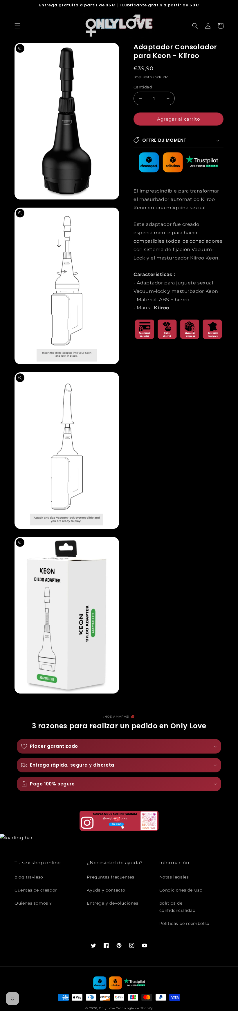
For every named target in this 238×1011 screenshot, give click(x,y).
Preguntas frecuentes (110, 877)
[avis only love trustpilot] (178, 171)
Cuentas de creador (36, 890)
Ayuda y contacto (106, 890)
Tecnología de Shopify (134, 1008)
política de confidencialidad (177, 907)
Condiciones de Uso (181, 890)
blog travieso (29, 877)
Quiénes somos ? (33, 903)
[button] (17, 25)
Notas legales (174, 877)
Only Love (107, 1008)
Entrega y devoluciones (112, 903)
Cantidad (143, 87)
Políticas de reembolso (184, 923)
